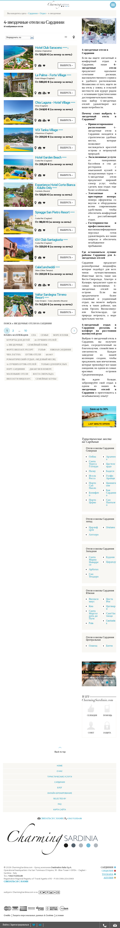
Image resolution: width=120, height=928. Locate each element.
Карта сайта (59, 810)
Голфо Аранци (110, 477)
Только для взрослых (54, 365)
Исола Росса (92, 477)
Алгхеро (94, 535)
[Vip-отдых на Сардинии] (62, 4)
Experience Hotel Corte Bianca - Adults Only (55, 186)
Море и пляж (60, 335)
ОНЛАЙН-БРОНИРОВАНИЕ (59, 793)
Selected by (59, 799)
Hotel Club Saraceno (49, 48)
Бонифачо (94, 494)
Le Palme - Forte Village (51, 75)
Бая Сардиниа (111, 493)
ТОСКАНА (107, 874)
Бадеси (110, 471)
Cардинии (59, 782)
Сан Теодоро (94, 575)
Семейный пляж (37, 345)
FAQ (59, 804)
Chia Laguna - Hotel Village (53, 103)
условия (59, 916)
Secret (49, 355)
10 (25, 331)
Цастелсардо (110, 465)
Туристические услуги (59, 777)
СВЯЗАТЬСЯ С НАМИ (16, 882)
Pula (91, 623)
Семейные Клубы (46, 379)
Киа (91, 606)
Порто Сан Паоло (92, 486)
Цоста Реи (109, 600)
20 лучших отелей (45, 340)
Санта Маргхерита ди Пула (93, 615)
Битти (109, 646)
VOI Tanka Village (46, 130)
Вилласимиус (93, 600)
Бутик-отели (33, 355)
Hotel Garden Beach (48, 158)
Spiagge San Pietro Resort (52, 213)
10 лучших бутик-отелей (21, 365)
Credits (7, 916)
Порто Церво (92, 501)
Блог (59, 788)
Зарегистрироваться (19, 925)
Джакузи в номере (41, 369)
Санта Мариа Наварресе (94, 561)
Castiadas (110, 622)
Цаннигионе (111, 484)
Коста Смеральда (43, 374)
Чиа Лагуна (14, 355)
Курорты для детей (18, 340)
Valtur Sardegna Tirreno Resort (50, 296)
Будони (110, 557)
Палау (92, 471)
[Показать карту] (73, 37)
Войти (6, 925)
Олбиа (92, 457)
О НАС (60, 771)
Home (59, 766)
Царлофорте (93, 529)
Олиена (93, 646)
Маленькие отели (17, 374)
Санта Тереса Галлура (93, 464)
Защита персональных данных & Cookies (33, 916)
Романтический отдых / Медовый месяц (31, 360)
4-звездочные (15, 345)
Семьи (44, 335)
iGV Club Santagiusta (49, 240)
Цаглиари (110, 608)
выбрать (65, 66)
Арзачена (111, 458)
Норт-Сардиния (16, 369)
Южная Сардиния (60, 350)
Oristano (110, 527)
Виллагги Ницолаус (19, 379)
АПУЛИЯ (108, 878)
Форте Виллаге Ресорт (20, 350)
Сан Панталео (110, 503)
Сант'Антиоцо (110, 615)
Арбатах (94, 569)
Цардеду (111, 562)
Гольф (41, 350)
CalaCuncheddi (45, 268)
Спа (33, 335)
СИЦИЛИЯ (107, 871)
